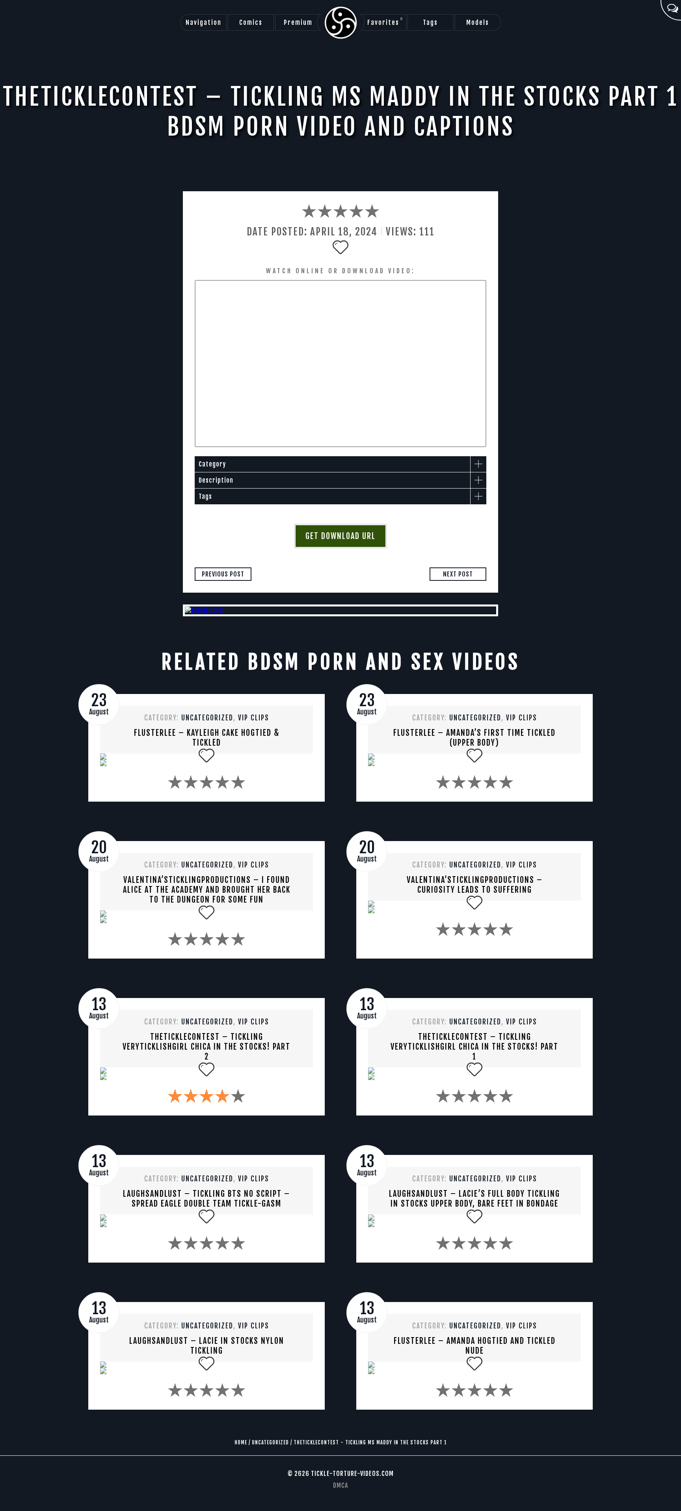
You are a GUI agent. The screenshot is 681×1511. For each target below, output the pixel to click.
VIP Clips (253, 718)
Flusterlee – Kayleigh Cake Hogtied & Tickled (206, 738)
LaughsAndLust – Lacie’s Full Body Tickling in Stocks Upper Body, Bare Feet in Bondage (474, 1199)
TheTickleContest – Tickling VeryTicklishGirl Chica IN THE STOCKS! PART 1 (474, 1046)
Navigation (203, 22)
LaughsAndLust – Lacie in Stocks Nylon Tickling (206, 1346)
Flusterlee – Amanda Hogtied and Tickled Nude (475, 1346)
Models (477, 22)
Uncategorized (207, 718)
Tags (430, 22)
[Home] (340, 22)
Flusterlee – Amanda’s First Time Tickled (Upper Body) (474, 738)
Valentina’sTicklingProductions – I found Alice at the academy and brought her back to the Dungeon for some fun (206, 890)
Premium (298, 22)
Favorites (385, 21)
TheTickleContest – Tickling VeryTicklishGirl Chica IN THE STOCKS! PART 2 (206, 1046)
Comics (250, 22)
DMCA (340, 1485)
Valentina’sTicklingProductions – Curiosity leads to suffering (475, 885)
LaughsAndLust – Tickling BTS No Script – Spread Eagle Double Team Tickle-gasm (206, 1199)
